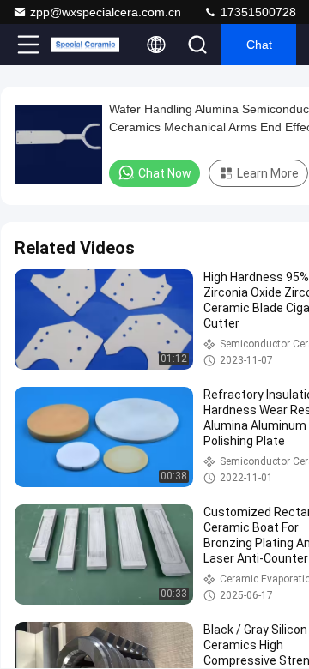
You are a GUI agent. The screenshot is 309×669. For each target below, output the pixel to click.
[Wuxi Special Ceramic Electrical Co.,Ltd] (85, 44)
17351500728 (256, 12)
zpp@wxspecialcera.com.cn (105, 12)
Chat (259, 44)
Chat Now (164, 173)
